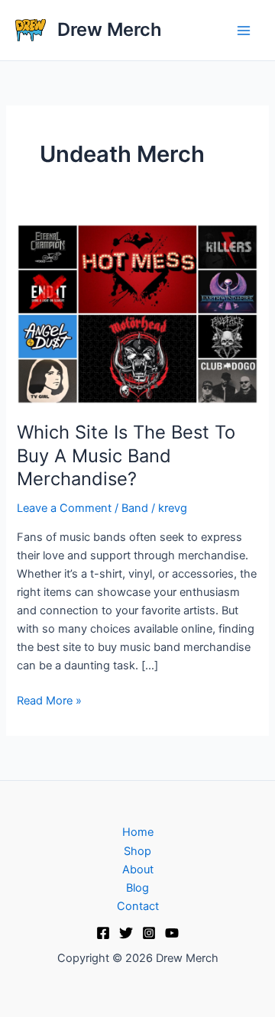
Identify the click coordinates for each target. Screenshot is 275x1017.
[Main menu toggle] (244, 31)
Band (134, 508)
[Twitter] (126, 933)
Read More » (49, 699)
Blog (137, 888)
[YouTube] (172, 933)
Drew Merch (109, 29)
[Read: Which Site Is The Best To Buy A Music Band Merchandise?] (137, 313)
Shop (137, 851)
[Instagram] (149, 933)
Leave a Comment (64, 508)
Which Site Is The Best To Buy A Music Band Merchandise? (126, 456)
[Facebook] (103, 933)
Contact (138, 906)
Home (138, 832)
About (138, 869)
